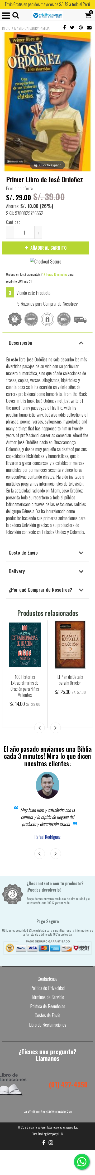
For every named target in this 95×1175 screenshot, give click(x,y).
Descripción (20, 342)
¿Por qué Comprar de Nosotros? (40, 589)
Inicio (6, 28)
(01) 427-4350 (68, 1084)
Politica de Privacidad (47, 987)
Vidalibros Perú (37, 1127)
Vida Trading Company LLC (47, 1133)
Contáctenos (48, 978)
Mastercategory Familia (32, 28)
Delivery (17, 570)
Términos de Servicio (47, 996)
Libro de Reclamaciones (47, 1024)
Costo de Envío (23, 552)
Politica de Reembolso (47, 1006)
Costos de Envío (47, 1015)
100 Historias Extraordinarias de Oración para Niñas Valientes (25, 686)
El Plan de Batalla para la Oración (70, 680)
